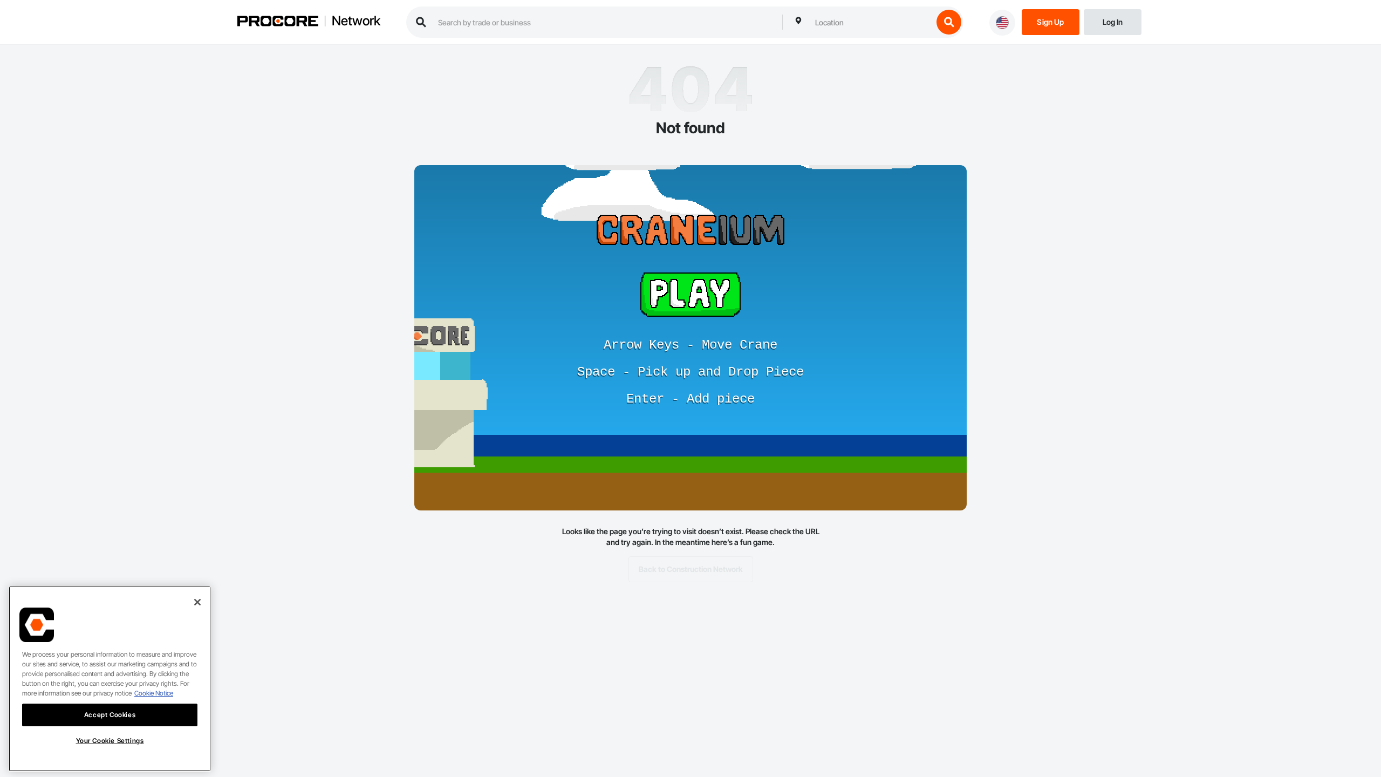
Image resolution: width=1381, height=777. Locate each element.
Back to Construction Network (691, 569)
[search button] (948, 22)
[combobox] (871, 22)
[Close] (197, 602)
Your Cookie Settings (110, 741)
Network (356, 21)
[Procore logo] (277, 22)
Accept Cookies (109, 715)
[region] (110, 679)
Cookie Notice (153, 693)
